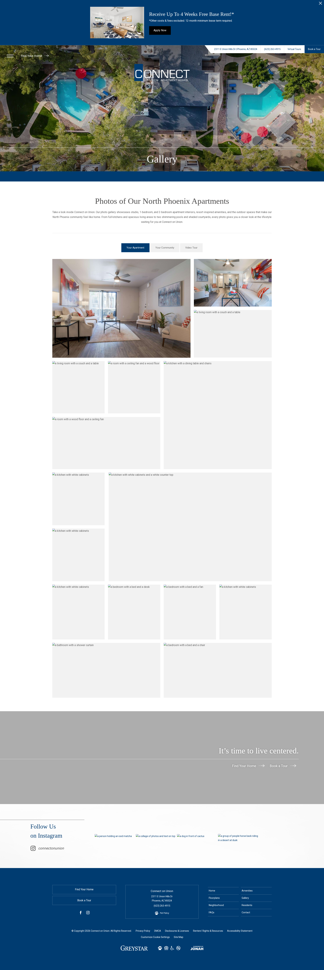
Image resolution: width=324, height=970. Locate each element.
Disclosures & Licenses (177, 930)
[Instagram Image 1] (115, 836)
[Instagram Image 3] (197, 836)
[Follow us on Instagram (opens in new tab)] (88, 913)
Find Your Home (32, 56)
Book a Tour (279, 766)
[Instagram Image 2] (156, 836)
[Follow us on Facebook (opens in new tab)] (80, 913)
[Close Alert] (320, 4)
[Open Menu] (10, 55)
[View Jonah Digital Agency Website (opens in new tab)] (197, 948)
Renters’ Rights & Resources (208, 930)
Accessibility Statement (239, 930)
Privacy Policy (143, 930)
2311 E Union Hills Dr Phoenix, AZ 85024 (162, 898)
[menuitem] (223, 890)
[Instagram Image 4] (238, 838)
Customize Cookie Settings (155, 937)
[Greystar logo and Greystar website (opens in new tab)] (134, 949)
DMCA (157, 930)
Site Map (178, 937)
